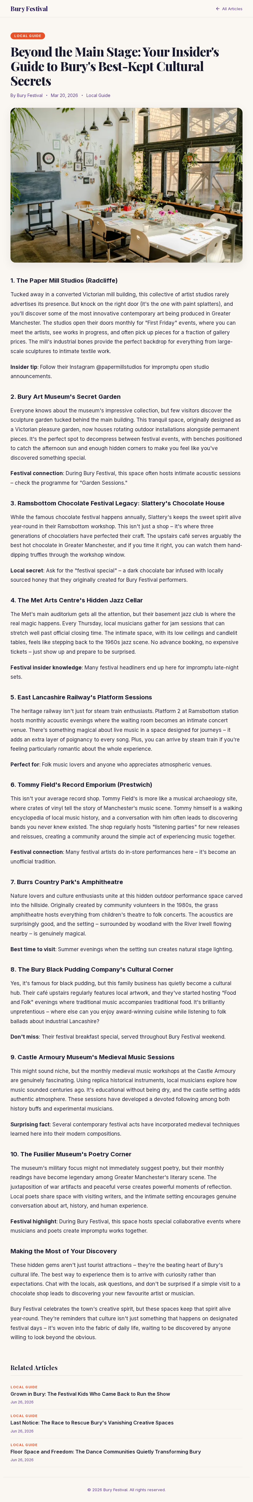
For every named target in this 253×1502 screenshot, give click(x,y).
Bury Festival (29, 8)
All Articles (232, 8)
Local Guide (98, 95)
